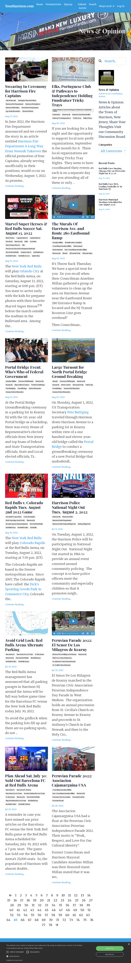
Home (39, 4)
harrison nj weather (12, 108)
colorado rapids (29, 517)
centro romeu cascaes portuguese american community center (72, 110)
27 (90, 900)
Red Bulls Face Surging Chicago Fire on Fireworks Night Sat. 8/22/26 (112, 171)
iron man (33, 241)
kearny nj (9, 385)
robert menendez (35, 388)
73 (71, 920)
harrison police (68, 517)
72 (64, 920)
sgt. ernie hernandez (13, 111)
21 (48, 900)
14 (89, 895)
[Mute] (82, 217)
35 (60, 905)
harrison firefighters (32, 104)
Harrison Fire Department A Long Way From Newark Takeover (24, 146)
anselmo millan (58, 242)
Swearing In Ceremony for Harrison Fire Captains (25, 91)
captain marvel (35, 238)
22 (55, 900)
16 (15, 900)
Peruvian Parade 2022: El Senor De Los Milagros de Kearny (72, 645)
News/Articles (53, 4)
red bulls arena (24, 661)
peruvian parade (58, 800)
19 (34, 900)
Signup (68, 4)
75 (85, 920)
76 (91, 920)
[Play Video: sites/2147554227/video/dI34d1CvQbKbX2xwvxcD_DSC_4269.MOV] (73, 621)
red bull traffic (11, 256)
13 (82, 895)
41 (18, 910)
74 (78, 920)
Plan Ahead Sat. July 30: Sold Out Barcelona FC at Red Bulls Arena (26, 780)
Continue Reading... (15, 186)
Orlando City (29, 271)
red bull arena (38, 252)
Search (92, 4)
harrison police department (62, 520)
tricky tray (77, 118)
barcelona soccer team (25, 654)
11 (69, 895)
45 (46, 910)
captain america (22, 238)
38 (81, 905)
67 (29, 920)
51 (89, 910)
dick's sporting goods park (15, 520)
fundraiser (56, 114)
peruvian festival (78, 797)
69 (44, 920)
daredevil (9, 241)
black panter (10, 238)
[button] (44, 956)
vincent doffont (27, 111)
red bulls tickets (24, 804)
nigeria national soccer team (16, 800)
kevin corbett (65, 385)
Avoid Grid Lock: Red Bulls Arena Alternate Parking (24, 645)
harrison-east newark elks (81, 114)
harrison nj (66, 114)
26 (84, 900)
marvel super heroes (13, 245)
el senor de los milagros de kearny (64, 654)
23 (62, 900)
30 (26, 905)
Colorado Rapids (32, 543)
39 (88, 905)
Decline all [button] (109, 954)
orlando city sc (26, 252)
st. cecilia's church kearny (61, 665)
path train (89, 385)
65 (15, 920)
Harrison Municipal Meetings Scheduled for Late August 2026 (110, 202)
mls (23, 245)
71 (57, 920)
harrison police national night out (64, 524)
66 (23, 920)
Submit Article (82, 6)
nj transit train (75, 253)
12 (76, 895)
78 (50, 925)
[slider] (70, 217)
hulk (26, 241)
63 (88, 915)
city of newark (11, 100)
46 (54, 910)
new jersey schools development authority (20, 249)
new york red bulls (12, 252)
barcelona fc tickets (24, 790)
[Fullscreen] (92, 217)
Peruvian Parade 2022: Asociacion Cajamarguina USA (72, 780)
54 (26, 915)
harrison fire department (14, 104)
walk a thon (87, 118)
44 (39, 910)
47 (61, 910)
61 (74, 915)
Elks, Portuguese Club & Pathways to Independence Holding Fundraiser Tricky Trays (72, 95)
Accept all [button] (110, 948)
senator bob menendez (71, 388)
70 (51, 920)
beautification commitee (73, 242)
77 (43, 925)
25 (76, 900)
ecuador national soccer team (34, 793)
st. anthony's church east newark (64, 661)
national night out (84, 524)
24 (70, 900)
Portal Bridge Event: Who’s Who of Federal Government (24, 372)
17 (21, 900)
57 (46, 915)
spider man (36, 256)
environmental (57, 250)
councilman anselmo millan (62, 246)
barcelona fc (10, 654)
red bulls (33, 527)
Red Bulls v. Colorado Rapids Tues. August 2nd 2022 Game (24, 507)
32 (39, 905)
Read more (38, 948)
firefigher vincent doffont (27, 100)
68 (37, 920)
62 (81, 915)
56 (39, 915)
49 (75, 910)
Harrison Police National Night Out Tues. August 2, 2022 (70, 507)
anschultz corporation (13, 517)
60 (67, 915)
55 (32, 915)
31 (33, 905)
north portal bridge (38, 385)
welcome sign (87, 253)
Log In (121, 6)
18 (28, 900)
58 (53, 915)
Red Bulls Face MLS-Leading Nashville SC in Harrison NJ (110, 186)
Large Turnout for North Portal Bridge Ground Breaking (69, 372)
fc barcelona (39, 654)
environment (78, 246)
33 (46, 905)
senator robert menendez (14, 392)
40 (11, 910)
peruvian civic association (61, 797)
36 (67, 905)
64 (8, 920)
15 (8, 900)
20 (42, 900)
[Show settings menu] (87, 217)
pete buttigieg (10, 388)
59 (60, 915)
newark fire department (30, 108)
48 (68, 910)
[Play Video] (54, 217)
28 (12, 905)
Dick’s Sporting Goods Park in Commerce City (23, 589)
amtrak (55, 381)
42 (25, 910)
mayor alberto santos (22, 385)
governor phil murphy (25, 381)
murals (65, 253)
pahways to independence (62, 118)
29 (19, 905)
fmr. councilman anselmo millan (76, 250)
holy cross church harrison (62, 658)
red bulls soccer (24, 256)
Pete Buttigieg (78, 412)
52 (12, 915)
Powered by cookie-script (14, 960)
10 (63, 895)
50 (82, 910)
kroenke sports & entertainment (17, 524)
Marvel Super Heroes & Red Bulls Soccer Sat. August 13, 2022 (26, 228)
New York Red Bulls (27, 266)
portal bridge (22, 388)
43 (32, 910)
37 (74, 905)
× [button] (129, 944)
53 (18, 915)
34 (53, 905)
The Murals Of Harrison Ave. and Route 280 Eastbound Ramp (71, 231)
